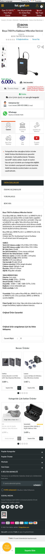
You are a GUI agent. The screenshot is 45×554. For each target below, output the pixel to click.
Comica (4, 373)
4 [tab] (25, 393)
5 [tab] (27, 393)
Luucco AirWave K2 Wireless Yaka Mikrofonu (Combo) (32, 377)
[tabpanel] (11, 371)
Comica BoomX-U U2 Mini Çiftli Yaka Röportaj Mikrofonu (11, 377)
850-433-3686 (23, 105)
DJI (3, 424)
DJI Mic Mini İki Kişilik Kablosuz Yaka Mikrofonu (9, 427)
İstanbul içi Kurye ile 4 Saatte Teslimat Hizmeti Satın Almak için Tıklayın (35, 88)
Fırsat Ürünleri (7, 547)
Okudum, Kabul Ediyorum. (19, 490)
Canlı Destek (12, 105)
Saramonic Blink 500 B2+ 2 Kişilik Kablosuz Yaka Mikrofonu (32, 428)
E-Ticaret (15, 538)
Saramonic (27, 424)
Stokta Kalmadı (9, 438)
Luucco (26, 373)
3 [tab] (23, 393)
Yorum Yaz (36, 39)
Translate (38, 1)
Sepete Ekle (30, 551)
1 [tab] (18, 393)
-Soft (10, 538)
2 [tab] (20, 393)
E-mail (30, 105)
